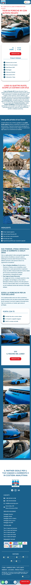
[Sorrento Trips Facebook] (12, 490)
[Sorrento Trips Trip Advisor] (19, 490)
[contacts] (6, 582)
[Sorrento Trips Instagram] (15, 490)
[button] (27, 2)
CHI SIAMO (11, 569)
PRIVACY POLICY (19, 569)
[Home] (1, 6)
